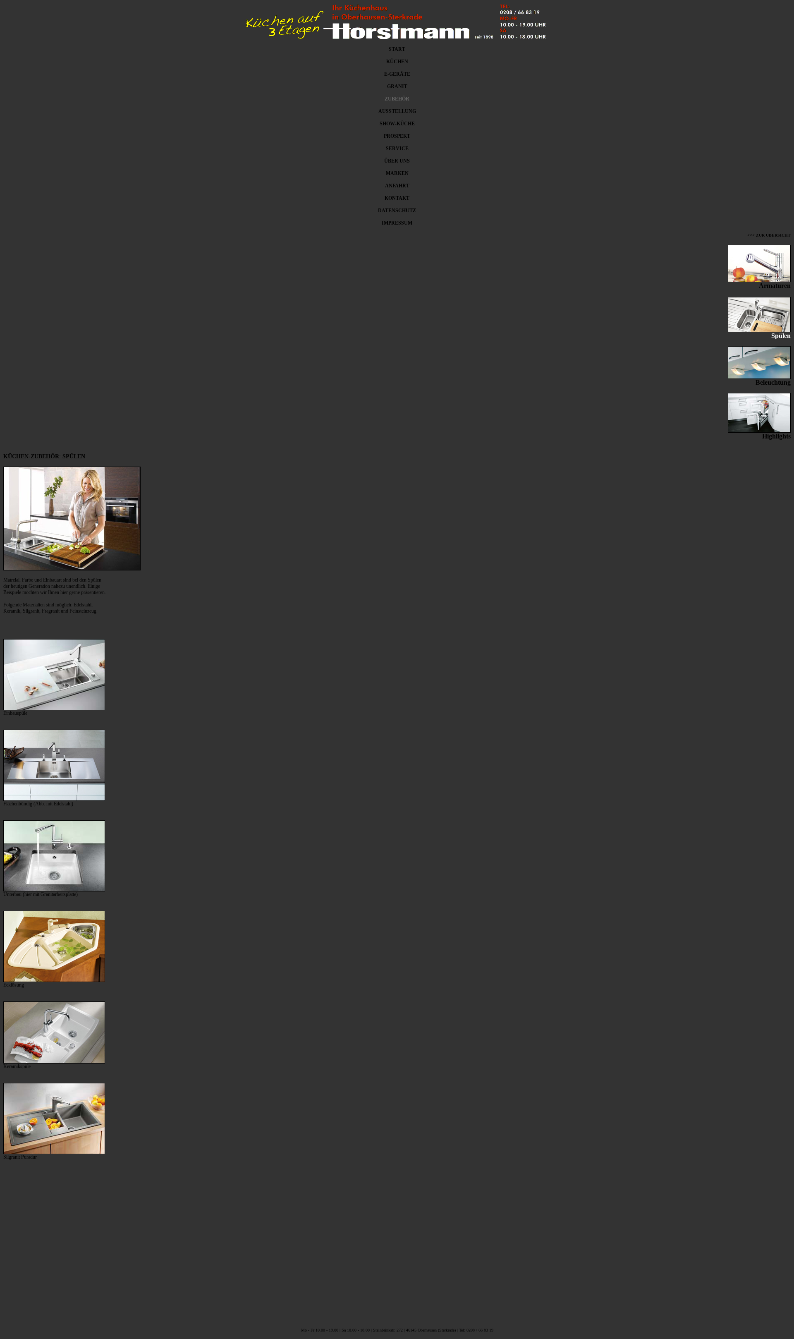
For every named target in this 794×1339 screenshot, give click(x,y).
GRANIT (397, 86)
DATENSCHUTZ (397, 210)
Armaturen (775, 285)
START (397, 49)
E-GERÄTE (397, 74)
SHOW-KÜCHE (397, 124)
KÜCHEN (397, 62)
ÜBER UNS (397, 161)
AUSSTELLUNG (397, 111)
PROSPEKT (397, 136)
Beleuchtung (773, 382)
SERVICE (397, 148)
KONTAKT (397, 198)
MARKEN (397, 173)
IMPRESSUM (397, 223)
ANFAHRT (397, 186)
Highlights (776, 436)
